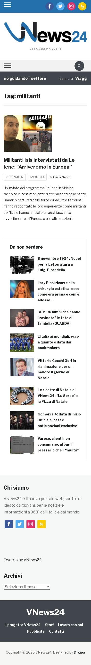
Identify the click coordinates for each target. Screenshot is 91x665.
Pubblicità (36, 631)
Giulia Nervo (61, 177)
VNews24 (45, 612)
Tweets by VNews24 (23, 559)
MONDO (37, 177)
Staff (49, 625)
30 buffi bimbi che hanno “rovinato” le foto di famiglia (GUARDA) (59, 318)
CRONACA (14, 177)
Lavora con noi (70, 625)
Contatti (56, 631)
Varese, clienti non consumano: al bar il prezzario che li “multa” (58, 444)
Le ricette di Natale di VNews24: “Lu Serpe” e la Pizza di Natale (58, 396)
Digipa (79, 652)
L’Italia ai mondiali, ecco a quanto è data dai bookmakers (58, 342)
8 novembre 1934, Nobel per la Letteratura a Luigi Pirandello (59, 264)
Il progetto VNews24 (23, 625)
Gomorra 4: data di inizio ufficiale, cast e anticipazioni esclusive (59, 420)
